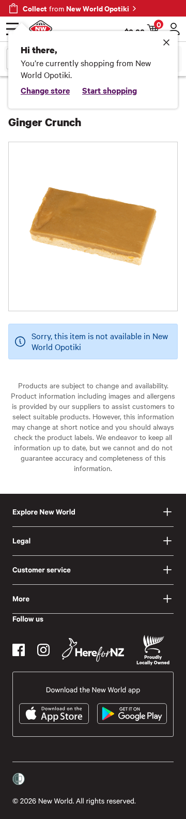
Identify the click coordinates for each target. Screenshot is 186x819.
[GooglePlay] (132, 713)
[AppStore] (54, 713)
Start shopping (109, 90)
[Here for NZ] (93, 650)
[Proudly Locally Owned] (152, 650)
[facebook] (18, 650)
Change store (45, 90)
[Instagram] (43, 650)
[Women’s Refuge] (18, 779)
